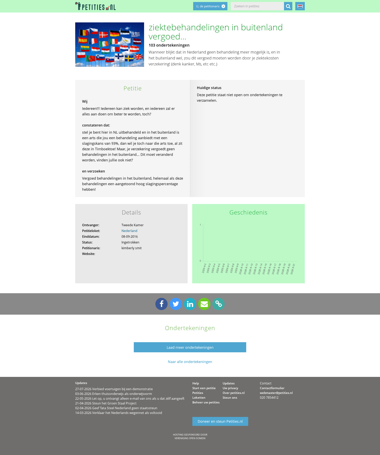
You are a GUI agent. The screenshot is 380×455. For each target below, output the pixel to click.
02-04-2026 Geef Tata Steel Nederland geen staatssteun (116, 408)
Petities (197, 393)
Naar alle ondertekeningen (190, 362)
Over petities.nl (234, 393)
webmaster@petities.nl (276, 393)
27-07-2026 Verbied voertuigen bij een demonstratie (114, 389)
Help (195, 383)
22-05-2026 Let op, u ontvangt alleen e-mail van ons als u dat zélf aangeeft (129, 398)
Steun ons (230, 397)
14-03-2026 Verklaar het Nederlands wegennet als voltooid (118, 413)
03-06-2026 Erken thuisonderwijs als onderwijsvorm (113, 394)
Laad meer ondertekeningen (190, 347)
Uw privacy (230, 388)
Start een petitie (204, 388)
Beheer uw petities (205, 402)
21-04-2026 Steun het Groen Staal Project (106, 403)
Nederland (129, 231)
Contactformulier (272, 388)
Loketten (198, 397)
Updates (229, 383)
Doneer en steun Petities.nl (220, 421)
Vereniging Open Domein (190, 438)
